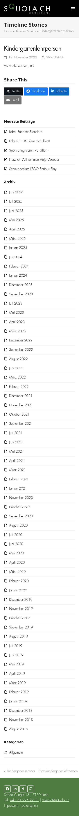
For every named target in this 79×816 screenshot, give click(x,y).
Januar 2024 (18, 275)
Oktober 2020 (19, 507)
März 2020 (17, 572)
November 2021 (21, 405)
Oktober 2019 (19, 618)
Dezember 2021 (20, 396)
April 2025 (17, 229)
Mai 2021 (16, 451)
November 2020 (21, 498)
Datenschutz (29, 805)
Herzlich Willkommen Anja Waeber (34, 159)
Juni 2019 (16, 655)
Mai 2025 (16, 220)
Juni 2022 (16, 368)
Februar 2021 (19, 479)
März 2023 (17, 331)
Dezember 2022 (20, 340)
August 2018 (18, 729)
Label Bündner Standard (25, 132)
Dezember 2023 (20, 285)
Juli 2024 (15, 257)
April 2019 (17, 673)
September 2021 (21, 423)
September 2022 (21, 349)
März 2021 (17, 470)
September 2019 (21, 627)
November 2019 (21, 609)
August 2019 (18, 636)
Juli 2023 (15, 303)
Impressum (11, 805)
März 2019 (17, 683)
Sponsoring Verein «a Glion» (29, 150)
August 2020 (18, 525)
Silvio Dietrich (55, 57)
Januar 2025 (18, 248)
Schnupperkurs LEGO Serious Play (32, 169)
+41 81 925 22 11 (24, 800)
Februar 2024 (19, 266)
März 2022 (17, 377)
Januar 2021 (18, 488)
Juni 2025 (16, 211)
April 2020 (17, 562)
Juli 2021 (15, 433)
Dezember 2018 (20, 710)
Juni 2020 (16, 544)
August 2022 (18, 359)
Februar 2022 (19, 387)
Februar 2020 (19, 581)
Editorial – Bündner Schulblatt (29, 141)
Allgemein (16, 752)
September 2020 (21, 516)
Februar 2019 (19, 692)
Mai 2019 (16, 664)
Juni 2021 (16, 442)
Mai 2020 (16, 553)
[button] (73, 8)
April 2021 (17, 461)
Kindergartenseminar (19, 772)
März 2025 (17, 238)
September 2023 (21, 294)
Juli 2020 (15, 535)
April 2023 (17, 322)
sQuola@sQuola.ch (55, 800)
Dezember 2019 (20, 599)
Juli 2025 (15, 201)
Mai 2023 (16, 312)
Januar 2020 (18, 590)
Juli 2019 (15, 646)
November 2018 (21, 720)
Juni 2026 (16, 192)
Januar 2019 (18, 701)
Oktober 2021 (19, 414)
